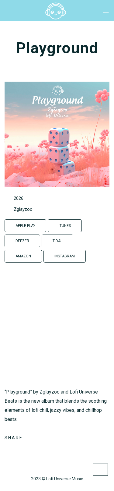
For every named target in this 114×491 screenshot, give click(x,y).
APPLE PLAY (25, 226)
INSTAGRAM (64, 256)
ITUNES (65, 226)
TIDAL (57, 241)
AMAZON (23, 256)
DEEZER (22, 241)
